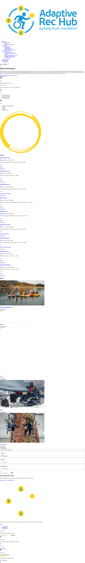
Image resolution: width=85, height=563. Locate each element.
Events (6, 43)
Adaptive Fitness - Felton (5, 157)
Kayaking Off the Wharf (5, 238)
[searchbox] (6, 462)
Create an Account (3, 480)
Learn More (2, 168)
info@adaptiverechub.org (4, 554)
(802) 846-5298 (3, 548)
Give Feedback (5, 61)
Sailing (1, 220)
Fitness (1, 166)
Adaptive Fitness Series (4, 251)
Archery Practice (3, 197)
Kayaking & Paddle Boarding (5, 193)
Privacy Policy (5, 528)
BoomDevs (5, 560)
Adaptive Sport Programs (9, 44)
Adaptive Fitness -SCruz (5, 171)
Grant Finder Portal (9, 52)
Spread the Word (11, 480)
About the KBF (5, 60)
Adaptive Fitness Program (5, 264)
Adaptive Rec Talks (8, 48)
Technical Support (8, 57)
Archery (1, 206)
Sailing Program (3, 211)
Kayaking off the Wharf (4, 184)
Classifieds (7, 46)
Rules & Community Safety (10, 49)
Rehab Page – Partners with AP (10, 53)
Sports (3, 41)
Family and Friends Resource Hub (11, 55)
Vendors (6, 54)
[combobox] (6, 462)
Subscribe (13, 535)
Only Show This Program (7, 449)
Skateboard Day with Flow (5, 224)
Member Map (7, 47)
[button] (6, 42)
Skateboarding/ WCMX (4, 233)
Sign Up (5, 64)
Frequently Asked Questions (10, 56)
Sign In (1, 64)
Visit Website (2, 76)
